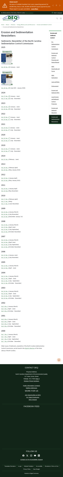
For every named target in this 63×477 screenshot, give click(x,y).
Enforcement (54, 86)
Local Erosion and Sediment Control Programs (55, 100)
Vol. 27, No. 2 (5, 99)
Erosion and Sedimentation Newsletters (55, 119)
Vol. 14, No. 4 (5, 247)
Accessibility (39, 466)
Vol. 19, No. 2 (5, 180)
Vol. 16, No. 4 (5, 217)
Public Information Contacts (31, 385)
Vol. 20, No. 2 (5, 170)
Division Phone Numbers (31, 381)
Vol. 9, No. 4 (4, 311)
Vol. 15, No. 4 (5, 232)
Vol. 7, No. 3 (4, 339)
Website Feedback (28, 466)
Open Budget (36, 469)
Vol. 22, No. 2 (5, 151)
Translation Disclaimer (10, 466)
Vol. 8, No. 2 (4, 322)
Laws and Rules (55, 82)
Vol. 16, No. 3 (5, 214)
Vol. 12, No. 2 (5, 268)
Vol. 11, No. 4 (5, 283)
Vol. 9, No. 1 (4, 306)
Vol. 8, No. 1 (4, 319)
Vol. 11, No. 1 (5, 276)
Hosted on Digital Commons (31, 473)
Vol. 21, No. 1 (5, 159)
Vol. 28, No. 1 (5, 67)
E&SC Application (54, 77)
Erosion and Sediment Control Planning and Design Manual (55, 57)
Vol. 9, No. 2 (4, 309)
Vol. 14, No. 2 (5, 242)
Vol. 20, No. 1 (5, 168)
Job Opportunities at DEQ (33, 395)
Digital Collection (30, 348)
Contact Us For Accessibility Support (31, 459)
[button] (56, 18)
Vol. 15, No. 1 (5, 225)
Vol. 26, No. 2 (5, 109)
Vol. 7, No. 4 (4, 341)
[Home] (11, 16)
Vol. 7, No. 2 (4, 337)
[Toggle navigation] (61, 18)
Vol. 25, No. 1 (5, 117)
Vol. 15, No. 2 (5, 227)
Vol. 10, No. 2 (5, 294)
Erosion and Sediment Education (54, 110)
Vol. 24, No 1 (4, 128)
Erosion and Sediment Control (44, 25)
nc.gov (20, 466)
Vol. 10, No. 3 (5, 296)
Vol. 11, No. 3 (5, 281)
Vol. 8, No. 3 (4, 324)
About (7, 25)
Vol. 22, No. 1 (5, 149)
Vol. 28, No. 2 (5, 88)
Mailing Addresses (31, 388)
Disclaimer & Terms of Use (51, 466)
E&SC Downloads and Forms (55, 69)
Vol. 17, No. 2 (5, 201)
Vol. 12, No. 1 (5, 266)
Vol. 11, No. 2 (5, 279)
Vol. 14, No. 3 (5, 245)
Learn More (34, 9)
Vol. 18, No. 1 (5, 189)
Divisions (13, 25)
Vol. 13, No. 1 (5, 255)
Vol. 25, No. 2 (5, 120)
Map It (37, 379)
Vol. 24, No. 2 (5, 130)
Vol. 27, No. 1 (5, 96)
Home (2, 25)
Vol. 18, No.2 (4, 191)
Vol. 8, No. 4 (4, 326)
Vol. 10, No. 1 (5, 291)
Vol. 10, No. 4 (5, 298)
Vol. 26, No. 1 (5, 107)
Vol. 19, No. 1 (5, 178)
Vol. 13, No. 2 (5, 257)
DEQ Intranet (33, 399)
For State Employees (32, 397)
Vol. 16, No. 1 (5, 212)
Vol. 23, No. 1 (5, 138)
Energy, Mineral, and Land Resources (26, 25)
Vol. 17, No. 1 (5, 199)
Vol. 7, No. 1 (4, 334)
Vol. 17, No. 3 (5, 204)
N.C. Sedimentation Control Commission (55, 45)
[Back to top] (58, 360)
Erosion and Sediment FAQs (55, 92)
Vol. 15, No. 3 (5, 229)
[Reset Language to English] (52, 13)
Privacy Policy (27, 469)
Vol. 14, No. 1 (5, 240)
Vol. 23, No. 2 (5, 141)
